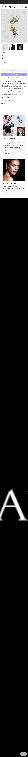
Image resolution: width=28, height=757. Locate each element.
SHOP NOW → (6, 153)
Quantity (3, 62)
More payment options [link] (14, 77)
